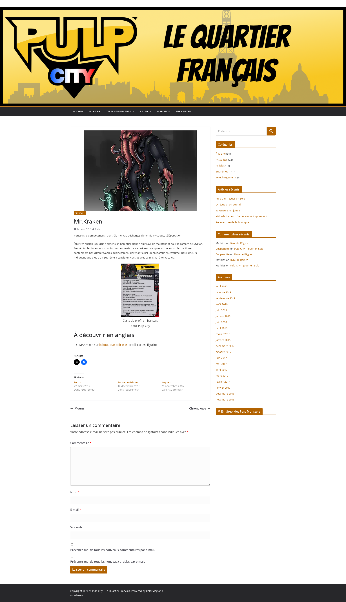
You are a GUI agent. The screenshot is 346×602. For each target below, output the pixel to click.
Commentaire (80, 443)
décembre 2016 (225, 393)
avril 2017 (221, 369)
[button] (132, 111)
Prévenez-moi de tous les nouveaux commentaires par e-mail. (112, 550)
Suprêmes (79, 213)
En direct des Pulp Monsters (240, 411)
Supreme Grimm (128, 382)
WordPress (76, 595)
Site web (76, 527)
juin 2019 (221, 310)
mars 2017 (222, 375)
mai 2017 (221, 363)
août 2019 (222, 304)
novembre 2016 (225, 399)
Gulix (97, 229)
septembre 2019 (225, 298)
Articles (220, 165)
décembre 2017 (225, 346)
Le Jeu (144, 111)
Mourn (79, 408)
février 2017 (223, 381)
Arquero (166, 382)
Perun (77, 382)
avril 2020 (221, 286)
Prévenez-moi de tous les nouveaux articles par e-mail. (107, 562)
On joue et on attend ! (229, 204)
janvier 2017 (223, 387)
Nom (74, 492)
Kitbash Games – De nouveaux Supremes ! (241, 216)
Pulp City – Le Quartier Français (111, 591)
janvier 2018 (223, 340)
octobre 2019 (223, 292)
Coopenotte (223, 248)
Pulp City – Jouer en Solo (230, 198)
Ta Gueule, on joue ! (228, 210)
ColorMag (152, 591)
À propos (163, 111)
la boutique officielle (113, 345)
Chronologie (197, 408)
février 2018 (223, 334)
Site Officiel (184, 111)
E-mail (75, 510)
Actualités (222, 159)
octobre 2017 (223, 352)
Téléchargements (118, 111)
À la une (95, 111)
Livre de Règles (239, 243)
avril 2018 (221, 328)
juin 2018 (221, 322)
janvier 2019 (223, 316)
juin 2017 (221, 358)
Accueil (78, 111)
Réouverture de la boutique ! (233, 222)
